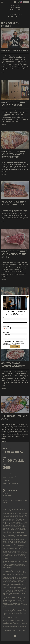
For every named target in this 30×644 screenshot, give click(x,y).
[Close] (27, 296)
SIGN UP (15, 346)
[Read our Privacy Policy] (26, 344)
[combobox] (6, 328)
